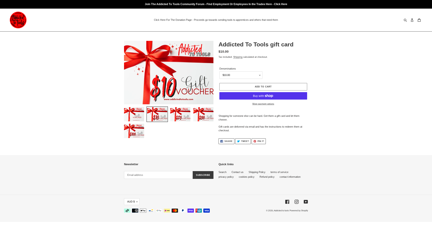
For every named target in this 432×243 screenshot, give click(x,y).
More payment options (263, 104)
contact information (290, 176)
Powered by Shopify (299, 210)
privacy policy (226, 176)
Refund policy (267, 176)
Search (222, 172)
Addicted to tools (281, 210)
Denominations (227, 68)
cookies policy (246, 176)
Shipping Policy (257, 172)
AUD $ (131, 201)
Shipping (237, 57)
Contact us (238, 172)
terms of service (279, 172)
